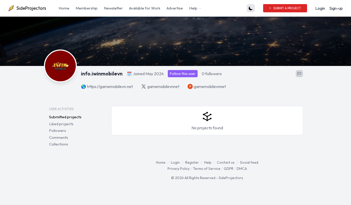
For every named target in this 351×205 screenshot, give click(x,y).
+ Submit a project (285, 8)
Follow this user (183, 73)
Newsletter (113, 8)
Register (192, 162)
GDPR (228, 168)
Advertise (175, 8)
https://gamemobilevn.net (110, 86)
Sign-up (336, 8)
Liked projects (61, 123)
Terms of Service (206, 168)
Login (320, 8)
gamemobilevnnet (163, 86)
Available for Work (144, 8)
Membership (87, 8)
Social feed (249, 162)
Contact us (226, 162)
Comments (58, 137)
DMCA (242, 168)
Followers (57, 130)
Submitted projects (65, 116)
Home (64, 8)
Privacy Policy (179, 168)
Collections (58, 144)
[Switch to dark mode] (251, 8)
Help (207, 162)
